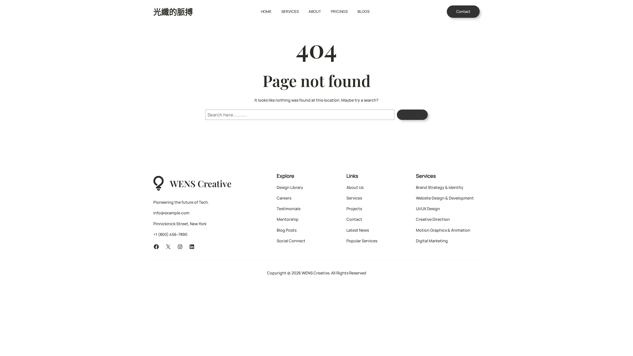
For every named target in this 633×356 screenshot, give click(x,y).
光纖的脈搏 (173, 11)
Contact (463, 11)
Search (412, 114)
